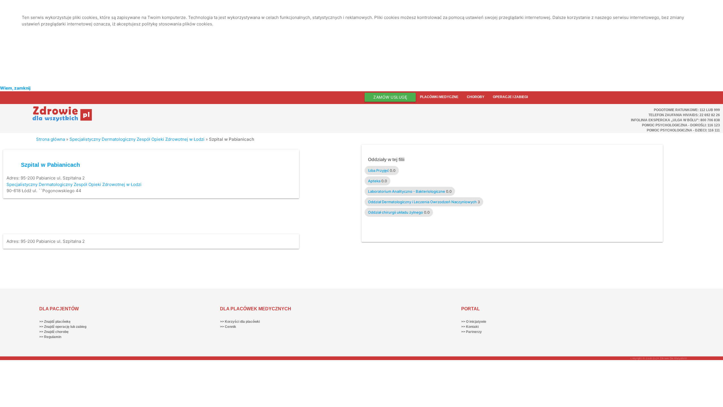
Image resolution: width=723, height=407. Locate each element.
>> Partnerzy (471, 332)
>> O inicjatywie (473, 322)
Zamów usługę (390, 97)
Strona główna (50, 139)
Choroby (475, 97)
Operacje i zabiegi (510, 97)
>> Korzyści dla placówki (240, 322)
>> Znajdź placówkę (55, 322)
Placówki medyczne (439, 97)
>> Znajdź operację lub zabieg (62, 327)
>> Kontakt (470, 327)
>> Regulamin (50, 337)
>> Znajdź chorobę (54, 332)
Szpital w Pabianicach (50, 165)
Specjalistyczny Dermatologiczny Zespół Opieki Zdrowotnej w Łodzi (136, 139)
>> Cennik (228, 327)
